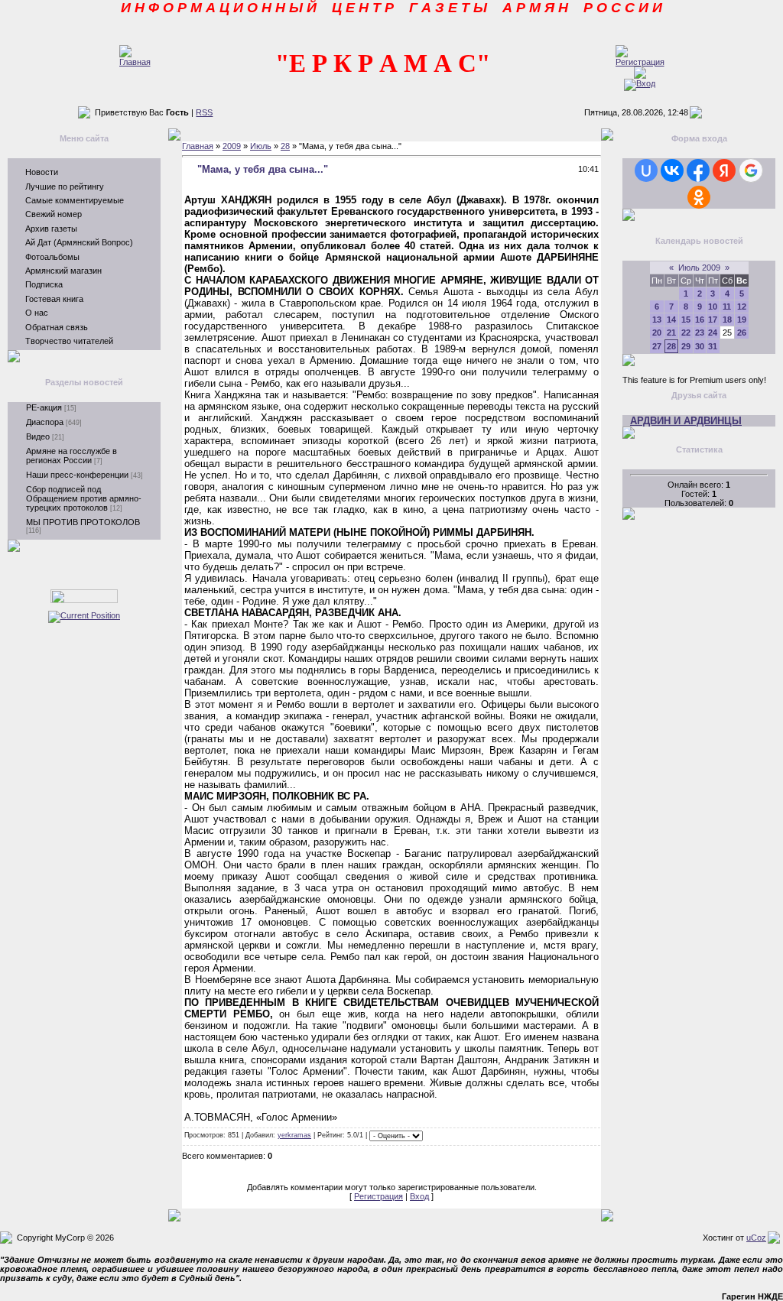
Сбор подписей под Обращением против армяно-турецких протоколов (83, 498)
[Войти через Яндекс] (724, 170)
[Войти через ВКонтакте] (672, 170)
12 (741, 306)
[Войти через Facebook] (698, 170)
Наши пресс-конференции (77, 474)
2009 (232, 146)
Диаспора (44, 422)
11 (727, 306)
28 (285, 146)
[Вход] (639, 83)
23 (699, 332)
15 (685, 319)
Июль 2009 (699, 267)
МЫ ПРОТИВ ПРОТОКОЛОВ (83, 522)
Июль (260, 146)
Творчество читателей (69, 341)
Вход (419, 1196)
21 (671, 332)
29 (685, 346)
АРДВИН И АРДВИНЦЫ (686, 421)
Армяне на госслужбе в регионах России (71, 455)
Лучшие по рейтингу (64, 186)
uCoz (756, 1237)
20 (656, 332)
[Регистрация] (640, 62)
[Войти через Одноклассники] (698, 197)
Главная (197, 146)
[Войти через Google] (751, 170)
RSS (204, 112)
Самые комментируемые (74, 200)
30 (699, 346)
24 (712, 332)
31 (712, 346)
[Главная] (135, 62)
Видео (38, 436)
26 (741, 332)
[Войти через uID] (646, 170)
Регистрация (378, 1196)
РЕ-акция (44, 407)
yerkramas (294, 1135)
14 (671, 319)
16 (699, 319)
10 (712, 306)
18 (727, 319)
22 (685, 332)
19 (741, 319)
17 (712, 319)
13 (656, 319)
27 (656, 346)
